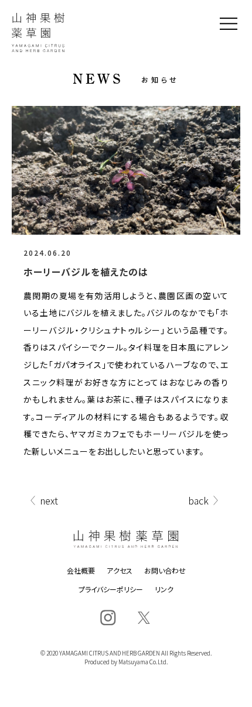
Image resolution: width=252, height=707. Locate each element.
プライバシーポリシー (111, 589)
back (198, 500)
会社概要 (81, 570)
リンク (164, 589)
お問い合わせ (165, 570)
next (49, 500)
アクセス (119, 570)
